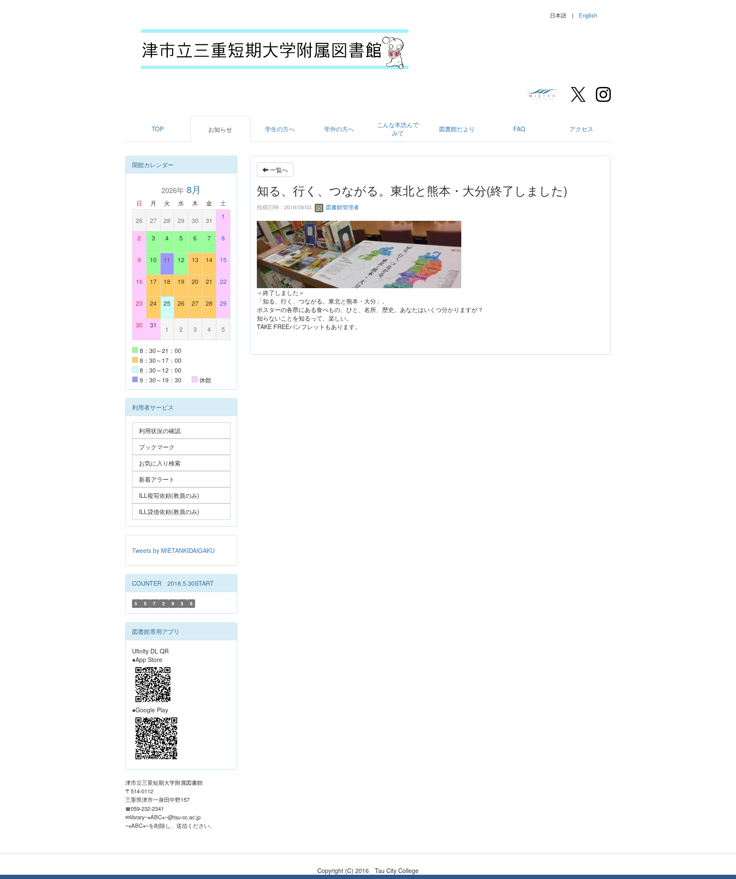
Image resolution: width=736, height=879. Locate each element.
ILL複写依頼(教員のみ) (169, 495)
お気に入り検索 (160, 463)
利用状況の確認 (160, 430)
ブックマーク (157, 446)
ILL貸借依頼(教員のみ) (169, 511)
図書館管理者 (341, 207)
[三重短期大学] (543, 93)
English (588, 15)
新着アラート (157, 479)
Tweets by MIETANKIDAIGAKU (173, 550)
